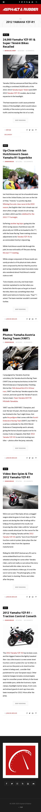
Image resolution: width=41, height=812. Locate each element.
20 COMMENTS (28, 620)
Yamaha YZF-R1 (13, 93)
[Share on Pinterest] (35, 130)
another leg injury (17, 223)
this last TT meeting (10, 253)
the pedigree (12, 417)
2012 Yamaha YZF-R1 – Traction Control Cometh (19, 614)
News (5, 469)
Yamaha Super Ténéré (20, 90)
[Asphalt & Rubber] (20, 9)
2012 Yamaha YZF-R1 (14, 653)
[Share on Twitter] (29, 130)
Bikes (5, 145)
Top (21, 807)
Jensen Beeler (9, 161)
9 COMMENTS (28, 342)
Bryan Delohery (10, 50)
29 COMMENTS (28, 481)
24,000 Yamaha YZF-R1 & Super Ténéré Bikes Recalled (19, 43)
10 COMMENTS (28, 161)
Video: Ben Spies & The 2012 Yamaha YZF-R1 (18, 475)
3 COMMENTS (30, 50)
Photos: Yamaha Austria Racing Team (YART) (19, 336)
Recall (6, 35)
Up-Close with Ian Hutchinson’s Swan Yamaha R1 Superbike (17, 153)
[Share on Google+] (33, 130)
